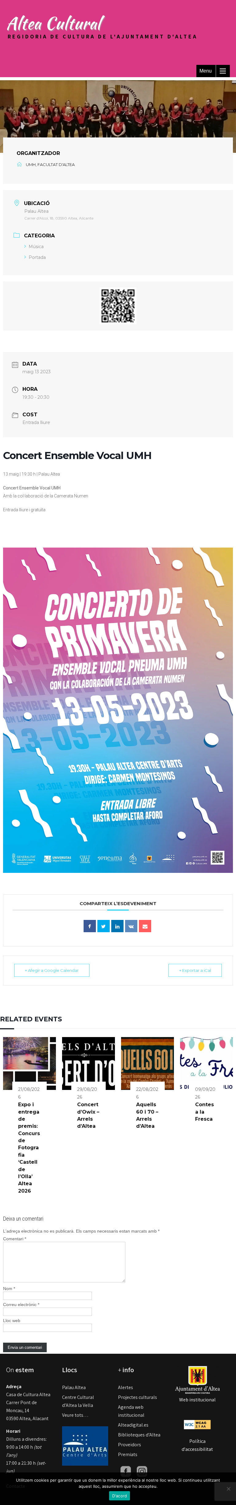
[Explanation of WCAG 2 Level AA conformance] (197, 1424)
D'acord (119, 1495)
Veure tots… (75, 1415)
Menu (205, 70)
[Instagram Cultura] (142, 1471)
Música (36, 246)
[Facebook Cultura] (125, 1471)
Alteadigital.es (133, 1425)
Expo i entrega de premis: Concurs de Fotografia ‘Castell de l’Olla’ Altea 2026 (29, 1148)
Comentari (14, 1238)
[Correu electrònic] (145, 926)
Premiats (127, 1454)
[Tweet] (103, 926)
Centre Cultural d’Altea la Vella (78, 1401)
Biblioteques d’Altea (139, 1435)
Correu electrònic (21, 1304)
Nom (9, 1288)
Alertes (125, 1387)
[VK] (131, 926)
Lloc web (11, 1320)
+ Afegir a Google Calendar (52, 970)
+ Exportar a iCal (195, 970)
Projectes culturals (137, 1397)
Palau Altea (74, 1387)
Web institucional (197, 1399)
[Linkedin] (117, 926)
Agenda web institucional (131, 1411)
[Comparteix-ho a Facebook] (90, 926)
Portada (37, 257)
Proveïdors (129, 1444)
